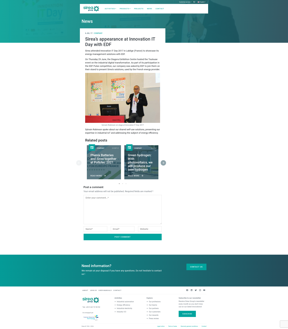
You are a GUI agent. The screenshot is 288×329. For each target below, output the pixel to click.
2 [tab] (123, 184)
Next (162, 163)
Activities (110, 9)
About (85, 290)
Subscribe (187, 314)
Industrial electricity (124, 308)
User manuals (105, 290)
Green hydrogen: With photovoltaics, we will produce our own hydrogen (140, 162)
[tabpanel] (104, 162)
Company (98, 33)
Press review (154, 318)
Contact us (196, 267)
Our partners (154, 308)
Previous (77, 163)
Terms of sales (172, 326)
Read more (96, 176)
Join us (93, 290)
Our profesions (155, 302)
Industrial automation (125, 302)
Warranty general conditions (189, 326)
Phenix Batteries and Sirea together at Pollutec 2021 (103, 158)
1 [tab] (119, 184)
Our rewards (153, 315)
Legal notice (160, 326)
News (149, 9)
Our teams (153, 305)
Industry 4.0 (121, 312)
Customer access (184, 2)
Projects (138, 9)
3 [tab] (126, 184)
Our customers (154, 312)
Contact (160, 9)
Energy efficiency (123, 305)
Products (124, 9)
